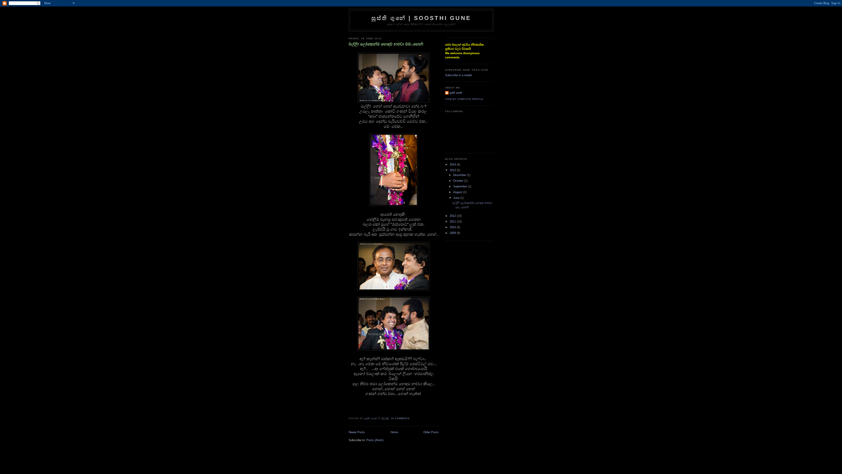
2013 (453, 170)
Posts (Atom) (374, 440)
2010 (453, 227)
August (458, 192)
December (460, 175)
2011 (453, 221)
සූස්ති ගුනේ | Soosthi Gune (421, 18)
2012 (453, 215)
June (456, 197)
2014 (453, 164)
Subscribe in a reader (458, 75)
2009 (453, 233)
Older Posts (431, 432)
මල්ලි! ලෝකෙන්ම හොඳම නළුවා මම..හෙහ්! (386, 44)
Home (394, 432)
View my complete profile (464, 99)
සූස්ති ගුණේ (456, 93)
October (458, 180)
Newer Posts (357, 432)
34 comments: (401, 418)
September (460, 186)
